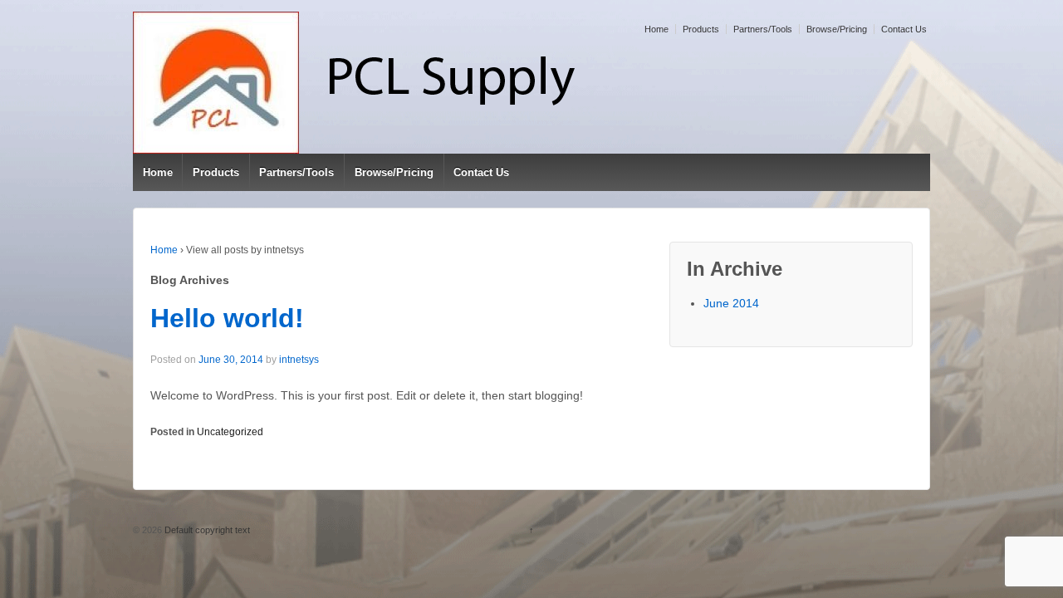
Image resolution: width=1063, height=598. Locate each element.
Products (701, 29)
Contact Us (904, 29)
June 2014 (731, 303)
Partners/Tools (762, 29)
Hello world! (227, 318)
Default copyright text (206, 530)
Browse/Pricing (836, 29)
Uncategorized (230, 432)
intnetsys (299, 359)
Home (656, 29)
